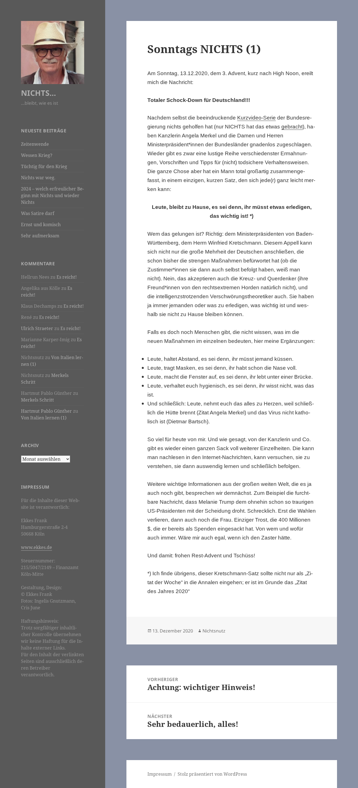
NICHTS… (38, 93)
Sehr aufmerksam (40, 236)
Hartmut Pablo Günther (46, 411)
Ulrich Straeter (37, 328)
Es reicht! (66, 277)
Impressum (159, 774)
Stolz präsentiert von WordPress (212, 774)
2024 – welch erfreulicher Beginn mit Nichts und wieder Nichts (52, 195)
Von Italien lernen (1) (44, 418)
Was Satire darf (37, 213)
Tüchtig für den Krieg (44, 166)
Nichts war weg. (38, 178)
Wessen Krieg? (36, 155)
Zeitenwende (35, 144)
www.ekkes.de (36, 547)
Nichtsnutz (213, 631)
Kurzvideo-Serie (256, 118)
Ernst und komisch (41, 224)
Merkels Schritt (37, 400)
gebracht (292, 127)
